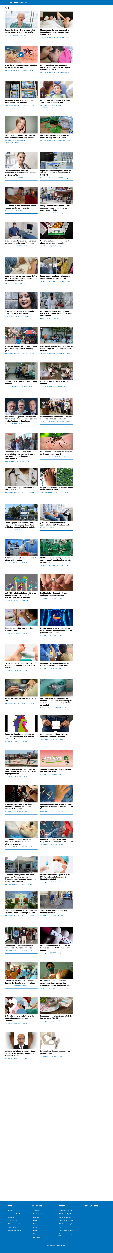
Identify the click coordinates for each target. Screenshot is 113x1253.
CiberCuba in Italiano (65, 1217)
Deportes (36, 1217)
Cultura (35, 1230)
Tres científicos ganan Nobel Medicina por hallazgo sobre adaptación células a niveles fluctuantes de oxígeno (21, 419)
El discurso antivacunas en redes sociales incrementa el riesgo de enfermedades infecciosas (18, 806)
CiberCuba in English (65, 1214)
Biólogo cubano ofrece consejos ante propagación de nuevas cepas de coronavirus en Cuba (55, 208)
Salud (35, 1227)
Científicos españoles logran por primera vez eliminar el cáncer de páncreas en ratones (18, 842)
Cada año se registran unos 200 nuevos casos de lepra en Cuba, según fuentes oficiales (56, 348)
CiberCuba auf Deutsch (66, 1220)
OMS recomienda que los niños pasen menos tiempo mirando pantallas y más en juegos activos (21, 771)
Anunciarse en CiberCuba (15, 1214)
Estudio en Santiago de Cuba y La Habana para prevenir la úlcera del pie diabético (20, 665)
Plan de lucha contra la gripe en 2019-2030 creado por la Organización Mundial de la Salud (55, 877)
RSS (60, 1227)
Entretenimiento (37, 1214)
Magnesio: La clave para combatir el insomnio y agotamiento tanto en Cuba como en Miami (56, 32)
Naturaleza (36, 1237)
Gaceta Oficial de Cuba (66, 1230)
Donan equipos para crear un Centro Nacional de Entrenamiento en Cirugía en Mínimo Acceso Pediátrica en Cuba (20, 525)
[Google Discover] (90, 2)
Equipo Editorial (12, 1227)
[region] (92, 40)
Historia (35, 1234)
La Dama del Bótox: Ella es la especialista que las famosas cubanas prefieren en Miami (20, 173)
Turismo (35, 1224)
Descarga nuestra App (65, 1210)
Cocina (35, 1220)
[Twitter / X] (97, 1210)
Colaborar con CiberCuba (15, 1230)
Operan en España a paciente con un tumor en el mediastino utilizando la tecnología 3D (19, 736)
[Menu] (6, 2)
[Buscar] (85, 2)
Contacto (10, 1210)
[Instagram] (106, 2)
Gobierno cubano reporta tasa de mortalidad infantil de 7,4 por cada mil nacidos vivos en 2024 (55, 67)
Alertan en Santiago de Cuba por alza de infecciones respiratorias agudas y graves (21, 348)
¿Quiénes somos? (12, 1220)
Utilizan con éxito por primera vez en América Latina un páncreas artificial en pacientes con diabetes (56, 630)
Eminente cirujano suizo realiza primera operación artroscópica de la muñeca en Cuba (56, 806)
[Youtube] (102, 2)
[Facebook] (94, 2)
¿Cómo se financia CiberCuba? (16, 1224)
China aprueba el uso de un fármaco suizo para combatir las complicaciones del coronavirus (56, 313)
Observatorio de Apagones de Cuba (67, 1234)
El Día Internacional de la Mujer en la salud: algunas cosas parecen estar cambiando (19, 1018)
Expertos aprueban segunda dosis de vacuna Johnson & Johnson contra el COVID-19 (55, 173)
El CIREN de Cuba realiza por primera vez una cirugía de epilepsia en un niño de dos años (55, 560)
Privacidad (11, 1217)
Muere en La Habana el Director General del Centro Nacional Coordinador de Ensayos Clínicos (21, 1053)
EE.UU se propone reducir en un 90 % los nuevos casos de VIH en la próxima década (55, 948)
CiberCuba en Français (65, 1224)
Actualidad (36, 1210)
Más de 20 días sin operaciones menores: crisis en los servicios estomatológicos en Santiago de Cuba (55, 983)
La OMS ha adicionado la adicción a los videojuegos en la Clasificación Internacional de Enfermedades (20, 595)
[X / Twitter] (98, 2)
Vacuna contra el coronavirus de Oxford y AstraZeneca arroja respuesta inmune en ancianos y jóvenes (21, 278)
